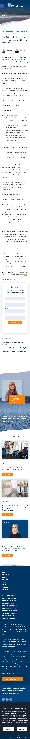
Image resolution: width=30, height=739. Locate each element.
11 (17, 409)
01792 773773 (11, 596)
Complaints (16, 688)
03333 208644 (13, 601)
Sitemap (15, 690)
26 (17, 411)
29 (22, 411)
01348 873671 (11, 618)
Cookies (10, 690)
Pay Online (5, 587)
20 (8, 411)
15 (23, 409)
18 (5, 411)
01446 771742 (12, 608)
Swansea (4, 596)
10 (16, 409)
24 (14, 411)
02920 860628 (12, 598)
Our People (5, 579)
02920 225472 (10, 603)
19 (6, 411)
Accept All (8, 729)
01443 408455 (12, 613)
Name (6, 296)
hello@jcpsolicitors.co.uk (9, 279)
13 (20, 409)
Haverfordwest (6, 610)
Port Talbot (5, 615)
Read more (7, 474)
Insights (8, 31)
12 (19, 409)
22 (11, 411)
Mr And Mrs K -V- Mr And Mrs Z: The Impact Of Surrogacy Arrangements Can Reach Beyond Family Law (15, 508)
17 (3, 411)
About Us (4, 577)
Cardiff (4, 603)
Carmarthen (5, 606)
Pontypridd (5, 613)
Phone (6, 308)
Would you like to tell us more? (12, 315)
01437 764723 (14, 610)
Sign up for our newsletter (12, 679)
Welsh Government (20, 57)
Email (6, 302)
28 (20, 411)
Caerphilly (4, 598)
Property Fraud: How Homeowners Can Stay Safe (15, 348)
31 (2, 413)
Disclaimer (23, 688)
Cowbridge (5, 608)
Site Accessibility (6, 688)
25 (16, 411)
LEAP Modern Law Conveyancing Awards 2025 (14, 351)
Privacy (4, 690)
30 (23, 411)
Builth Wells (5, 601)
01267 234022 (13, 606)
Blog (12, 31)
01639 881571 (11, 615)
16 (2, 411)
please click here (16, 724)
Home (3, 31)
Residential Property (22, 46)
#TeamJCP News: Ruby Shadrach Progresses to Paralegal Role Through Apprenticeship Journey (13, 548)
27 (19, 411)
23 (13, 411)
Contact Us (5, 589)
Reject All (21, 729)
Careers (4, 584)
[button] (2, 6)
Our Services (5, 575)
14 (22, 409)
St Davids (4, 618)
